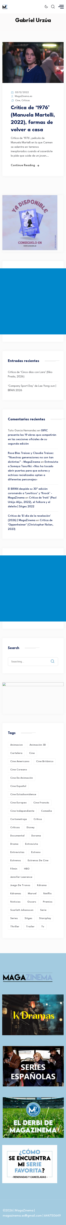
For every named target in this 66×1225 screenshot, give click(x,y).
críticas (15, 827)
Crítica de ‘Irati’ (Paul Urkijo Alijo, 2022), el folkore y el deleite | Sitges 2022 (32, 502)
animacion (16, 745)
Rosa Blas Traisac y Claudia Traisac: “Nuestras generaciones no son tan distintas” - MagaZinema (31, 457)
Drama (14, 844)
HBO (27, 868)
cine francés (41, 802)
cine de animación (21, 778)
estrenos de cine (38, 860)
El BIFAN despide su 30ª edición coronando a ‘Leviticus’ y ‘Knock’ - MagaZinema (30, 493)
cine (32, 753)
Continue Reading (23, 165)
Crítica (38, 819)
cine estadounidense (23, 794)
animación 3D (38, 745)
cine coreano (18, 769)
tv (42, 926)
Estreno (36, 852)
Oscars (31, 901)
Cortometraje (18, 819)
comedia (46, 811)
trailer (30, 926)
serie (43, 910)
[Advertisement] (33, 301)
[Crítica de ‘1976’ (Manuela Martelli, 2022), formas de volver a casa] (33, 82)
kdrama (42, 885)
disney (30, 827)
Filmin (13, 868)
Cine (17, 100)
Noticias (15, 901)
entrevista (31, 844)
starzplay (45, 918)
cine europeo (18, 802)
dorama (36, 835)
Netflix (47, 893)
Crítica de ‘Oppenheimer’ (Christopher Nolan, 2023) (30, 525)
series (14, 918)
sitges (28, 918)
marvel (32, 893)
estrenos (15, 860)
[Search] (55, 658)
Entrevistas (17, 852)
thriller (14, 926)
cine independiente (22, 811)
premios (47, 901)
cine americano (19, 761)
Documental (17, 835)
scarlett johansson (21, 910)
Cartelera (16, 753)
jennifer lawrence (21, 877)
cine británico (44, 761)
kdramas (15, 893)
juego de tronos (20, 885)
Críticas (25, 100)
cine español (18, 786)
